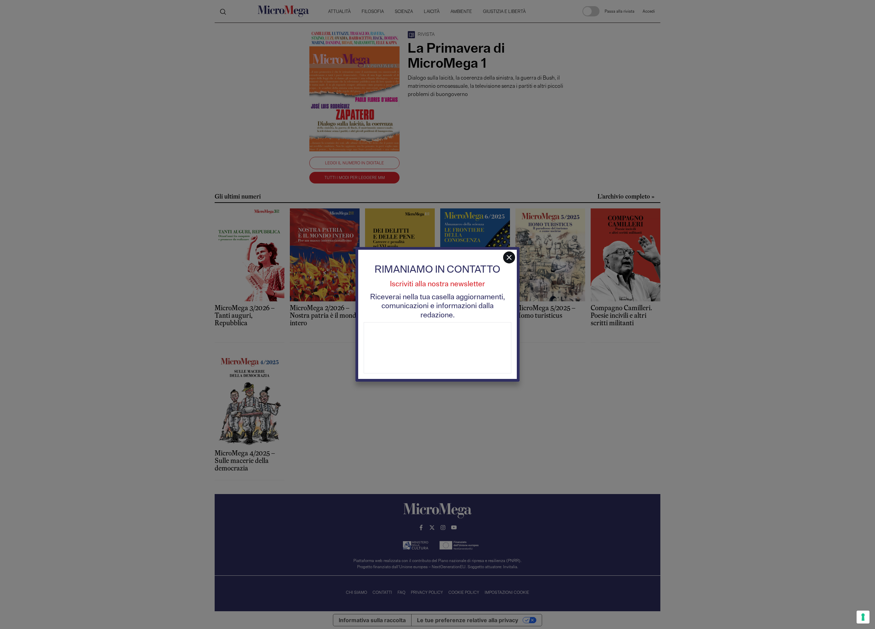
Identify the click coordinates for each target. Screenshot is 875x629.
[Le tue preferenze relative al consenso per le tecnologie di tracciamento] (863, 617)
